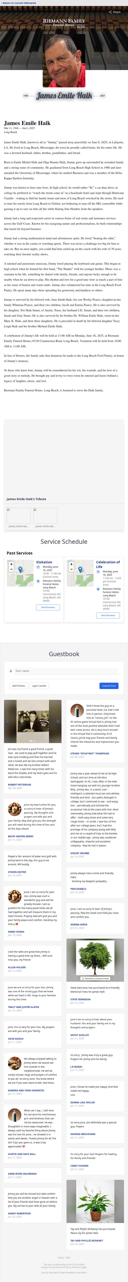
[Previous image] (7, 721)
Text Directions (48, 607)
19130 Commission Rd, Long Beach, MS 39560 (52, 595)
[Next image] (58, 721)
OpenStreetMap (67, 1272)
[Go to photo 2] (33, 741)
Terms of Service (73, 1267)
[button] (20, 569)
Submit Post (109, 685)
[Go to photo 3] (35, 741)
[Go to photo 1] (31, 741)
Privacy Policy (54, 1267)
